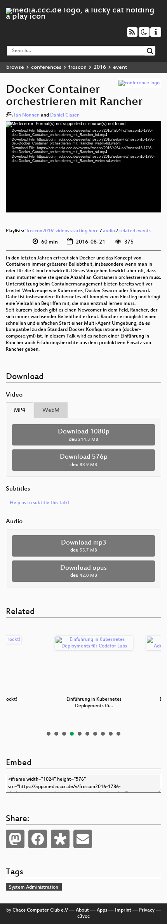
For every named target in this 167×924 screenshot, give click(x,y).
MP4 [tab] (19, 410)
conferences (46, 67)
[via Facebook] (37, 839)
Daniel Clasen (65, 115)
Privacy (147, 910)
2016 (100, 67)
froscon (77, 67)
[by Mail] (82, 839)
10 (118, 734)
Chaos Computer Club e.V (40, 910)
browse (15, 67)
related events (135, 231)
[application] (83, 166)
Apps (102, 910)
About (82, 910)
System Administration (33, 887)
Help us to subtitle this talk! (40, 503)
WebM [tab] (50, 410)
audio (109, 231)
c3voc (83, 916)
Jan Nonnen (27, 115)
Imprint (123, 910)
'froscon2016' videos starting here (62, 231)
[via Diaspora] (60, 839)
